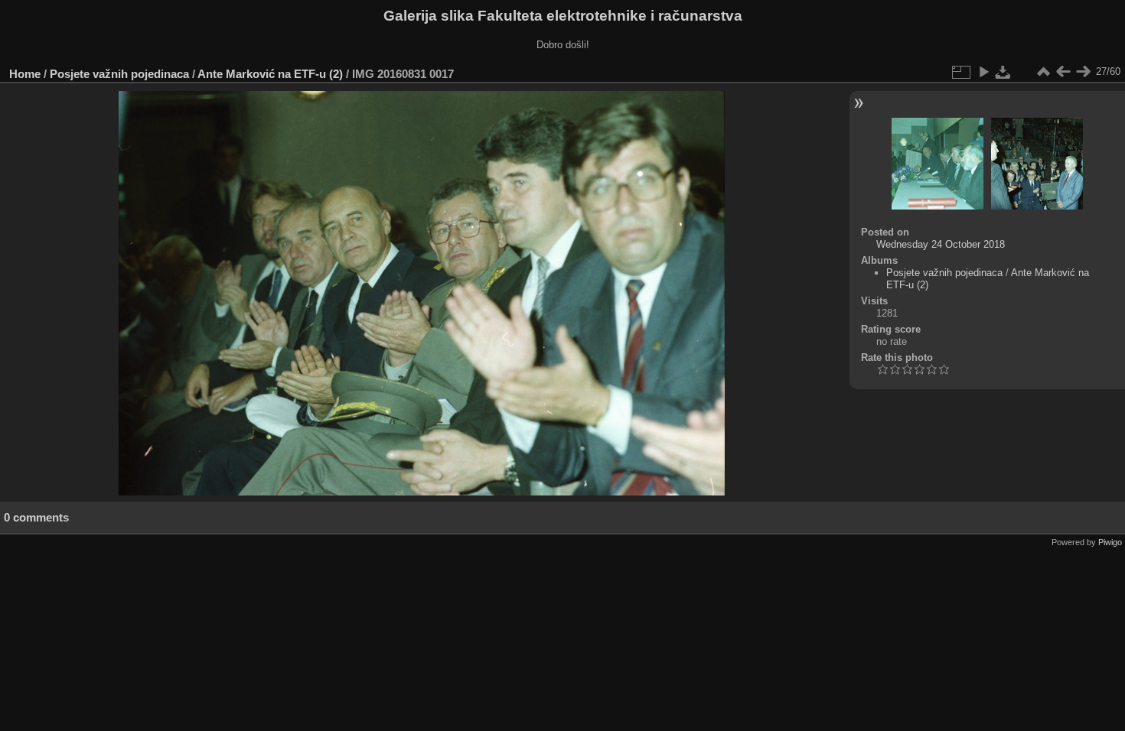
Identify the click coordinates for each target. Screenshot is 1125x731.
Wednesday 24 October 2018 (940, 244)
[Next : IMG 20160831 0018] (1083, 72)
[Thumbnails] (1043, 72)
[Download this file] (1003, 72)
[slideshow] (983, 72)
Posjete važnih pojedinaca (119, 73)
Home (25, 73)
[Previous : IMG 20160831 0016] (1063, 72)
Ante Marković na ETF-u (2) (270, 73)
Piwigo (1110, 542)
